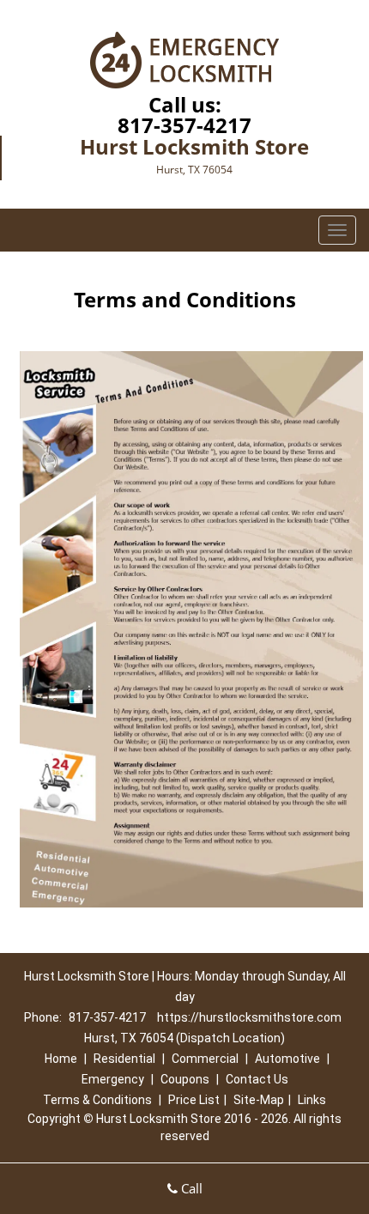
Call (190, 1188)
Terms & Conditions (97, 1100)
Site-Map (258, 1100)
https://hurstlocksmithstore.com (249, 1017)
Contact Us (257, 1079)
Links (312, 1100)
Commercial (205, 1058)
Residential (124, 1058)
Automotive (287, 1058)
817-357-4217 (184, 125)
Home (61, 1058)
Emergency (113, 1079)
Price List (194, 1100)
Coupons (184, 1079)
